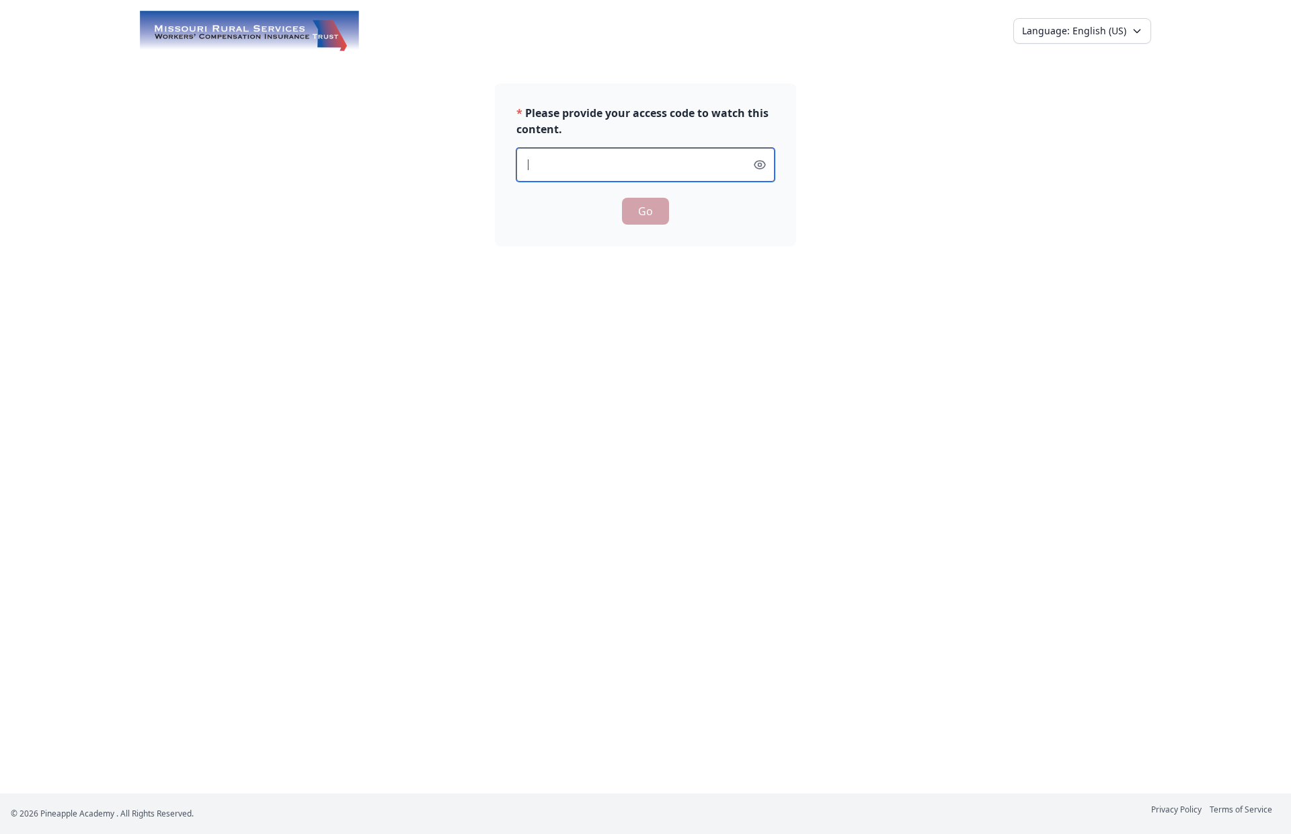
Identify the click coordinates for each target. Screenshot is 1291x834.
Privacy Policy (1176, 809)
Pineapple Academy (77, 813)
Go (645, 211)
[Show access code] (760, 165)
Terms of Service (1241, 809)
